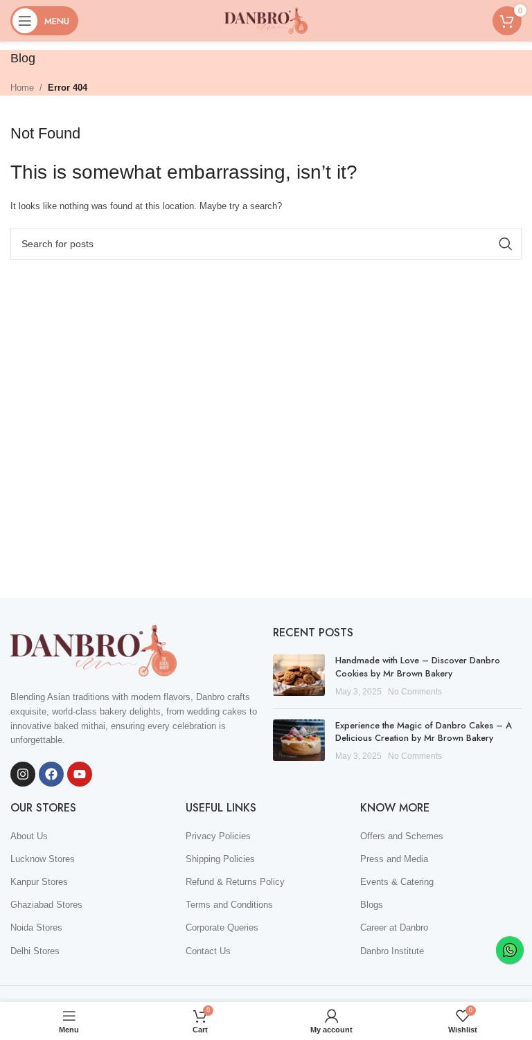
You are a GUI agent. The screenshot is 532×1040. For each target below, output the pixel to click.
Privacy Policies (218, 836)
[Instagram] (22, 774)
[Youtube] (79, 774)
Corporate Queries (222, 927)
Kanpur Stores (39, 882)
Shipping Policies (220, 859)
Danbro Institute (392, 951)
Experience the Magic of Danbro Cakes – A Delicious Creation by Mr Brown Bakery (423, 731)
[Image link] (93, 650)
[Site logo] (266, 20)
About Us (29, 836)
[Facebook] (51, 774)
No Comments (415, 691)
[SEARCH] (506, 244)
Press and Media (394, 859)
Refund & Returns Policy (235, 882)
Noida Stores (36, 927)
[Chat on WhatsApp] (510, 950)
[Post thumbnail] (299, 676)
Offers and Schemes (401, 836)
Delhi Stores (35, 951)
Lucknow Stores (42, 859)
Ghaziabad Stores (46, 904)
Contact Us (208, 951)
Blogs (371, 904)
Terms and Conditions (229, 904)
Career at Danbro (394, 927)
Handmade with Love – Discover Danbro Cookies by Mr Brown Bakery (417, 666)
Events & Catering (397, 882)
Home (22, 87)
